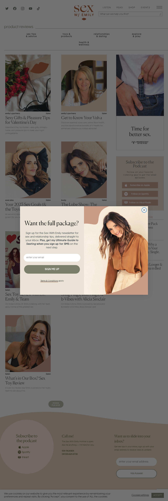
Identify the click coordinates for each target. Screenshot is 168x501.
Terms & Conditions (49, 281)
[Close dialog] (144, 210)
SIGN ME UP (52, 269)
